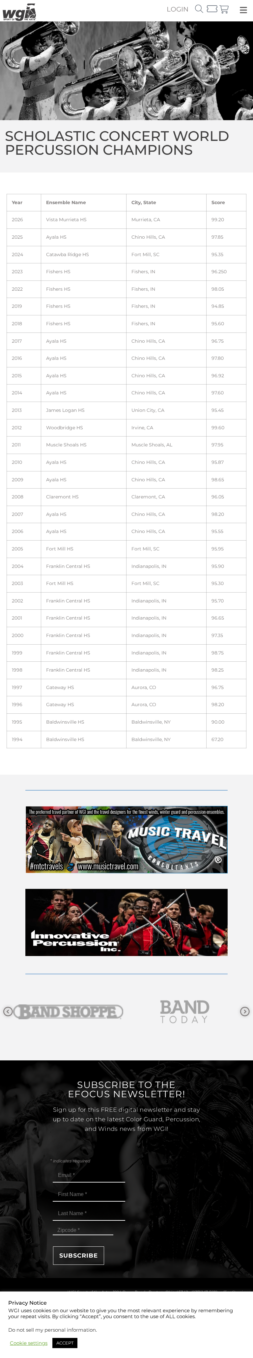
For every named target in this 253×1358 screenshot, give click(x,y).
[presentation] (8, 1012)
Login (177, 9)
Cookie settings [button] (28, 1343)
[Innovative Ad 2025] (126, 954)
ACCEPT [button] (64, 1342)
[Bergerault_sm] (185, 1012)
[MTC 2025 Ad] (126, 871)
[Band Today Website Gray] (68, 1012)
